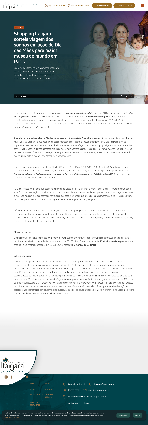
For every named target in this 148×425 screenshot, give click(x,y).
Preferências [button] (123, 415)
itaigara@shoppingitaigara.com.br (99, 390)
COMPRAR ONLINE (102, 5)
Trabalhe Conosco (49, 396)
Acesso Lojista (36, 395)
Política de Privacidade (35, 403)
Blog (47, 384)
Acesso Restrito (124, 5)
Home (32, 384)
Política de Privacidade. (12, 417)
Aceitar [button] (137, 415)
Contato (48, 389)
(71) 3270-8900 (73, 390)
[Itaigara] (9, 5)
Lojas (32, 389)
